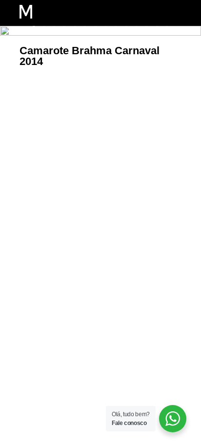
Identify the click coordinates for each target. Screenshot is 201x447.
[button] (149, 13)
